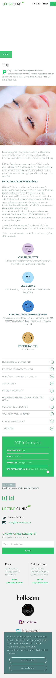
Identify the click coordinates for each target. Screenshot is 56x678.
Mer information (28, 660)
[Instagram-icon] (11, 498)
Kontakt (36, 4)
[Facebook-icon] (4, 498)
